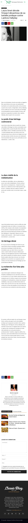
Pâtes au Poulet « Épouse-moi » (17, 428)
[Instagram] (8, 513)
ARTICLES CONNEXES (6, 411)
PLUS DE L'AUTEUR (17, 411)
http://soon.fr (14, 394)
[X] (5, 23)
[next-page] (4, 435)
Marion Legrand (6, 20)
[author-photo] (14, 391)
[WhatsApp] (12, 23)
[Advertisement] (14, 57)
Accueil (2, 5)
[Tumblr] (19, 513)
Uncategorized (8, 5)
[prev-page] (2, 435)
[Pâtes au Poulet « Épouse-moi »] (4, 430)
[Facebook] (2, 23)
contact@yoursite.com (17, 510)
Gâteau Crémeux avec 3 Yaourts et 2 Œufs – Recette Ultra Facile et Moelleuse (17, 423)
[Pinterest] (9, 23)
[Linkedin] (12, 513)
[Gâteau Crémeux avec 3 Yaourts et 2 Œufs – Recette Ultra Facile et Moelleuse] (4, 423)
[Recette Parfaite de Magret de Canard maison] (4, 416)
